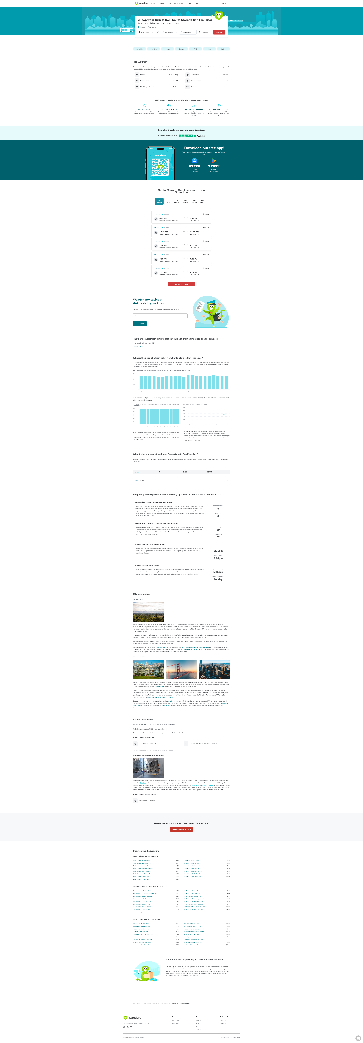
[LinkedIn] (131, 1027)
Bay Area (143, 783)
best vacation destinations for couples (161, 697)
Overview (153, 49)
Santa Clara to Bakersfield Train (142, 863)
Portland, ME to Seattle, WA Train (142, 939)
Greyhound (195, 785)
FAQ (195, 49)
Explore (190, 3)
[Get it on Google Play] (214, 160)
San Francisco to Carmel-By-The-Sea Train (145, 893)
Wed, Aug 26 (187, 32)
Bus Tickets (175, 1020)
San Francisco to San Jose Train (193, 896)
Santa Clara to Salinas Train (191, 863)
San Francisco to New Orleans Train (194, 906)
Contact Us (223, 1020)
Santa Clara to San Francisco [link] (181, 1003)
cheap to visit (159, 686)
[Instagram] (124, 1027)
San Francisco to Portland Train (142, 891)
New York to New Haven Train (142, 945)
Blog (197, 3)
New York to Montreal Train (141, 923)
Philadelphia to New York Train (142, 926)
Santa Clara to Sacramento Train (193, 871)
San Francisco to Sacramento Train (194, 904)
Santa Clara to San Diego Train (192, 876)
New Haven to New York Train (192, 926)
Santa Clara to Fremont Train (141, 866)
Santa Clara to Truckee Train (141, 876)
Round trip (153, 27)
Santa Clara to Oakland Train (141, 879)
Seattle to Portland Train (140, 937)
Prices (168, 49)
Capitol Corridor (163, 647)
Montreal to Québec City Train (142, 942)
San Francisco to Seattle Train (141, 904)
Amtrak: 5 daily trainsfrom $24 (145, 343)
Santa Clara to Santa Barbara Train (143, 868)
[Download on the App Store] (194, 160)
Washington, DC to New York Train (194, 931)
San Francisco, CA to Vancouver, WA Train (145, 912)
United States (147, 1003)
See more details (138, 346)
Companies (223, 1023)
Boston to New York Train (191, 934)
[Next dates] (210, 201)
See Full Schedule (181, 284)
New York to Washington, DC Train (143, 934)
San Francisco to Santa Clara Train (143, 896)
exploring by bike (173, 701)
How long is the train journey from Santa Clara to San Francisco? (157, 523)
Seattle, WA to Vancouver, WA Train (194, 929)
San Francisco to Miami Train (141, 909)
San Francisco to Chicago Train (142, 901)
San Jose (187, 649)
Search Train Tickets (181, 829)
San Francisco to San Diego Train (193, 901)
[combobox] (146, 32)
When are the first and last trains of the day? (150, 544)
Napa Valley (166, 705)
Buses (153, 3)
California (156, 1003)
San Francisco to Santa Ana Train (142, 898)
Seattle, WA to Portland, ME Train (193, 939)
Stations (223, 49)
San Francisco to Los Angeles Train (194, 898)
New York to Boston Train (191, 923)
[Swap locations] (158, 32)
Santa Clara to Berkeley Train (141, 860)
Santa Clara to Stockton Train (192, 868)
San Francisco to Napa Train (192, 891)
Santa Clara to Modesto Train (192, 866)
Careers (198, 1029)
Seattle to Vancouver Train (140, 931)
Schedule (139, 49)
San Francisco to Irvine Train (192, 893)
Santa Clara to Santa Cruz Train (193, 874)
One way (142, 27)
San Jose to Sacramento (190, 647)
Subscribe (140, 323)
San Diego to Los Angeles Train (193, 937)
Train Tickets (136, 1003)
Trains (162, 3)
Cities (209, 49)
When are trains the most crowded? (147, 565)
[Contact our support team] (358, 1038)
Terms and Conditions (226, 1037)
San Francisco (198, 649)
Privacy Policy (236, 1037)
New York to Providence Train (141, 929)
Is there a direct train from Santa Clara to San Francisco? (154, 502)
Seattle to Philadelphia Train (192, 945)
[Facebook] (128, 1027)
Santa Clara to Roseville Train (141, 871)
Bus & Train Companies (176, 3)
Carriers (181, 49)
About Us (198, 1020)
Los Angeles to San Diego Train (193, 942)
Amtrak (137, 472)
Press (197, 1026)
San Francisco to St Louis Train (142, 906)
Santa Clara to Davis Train (191, 860)
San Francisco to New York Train (193, 909)
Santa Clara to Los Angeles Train (142, 874)
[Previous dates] (153, 201)
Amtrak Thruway (204, 647)
